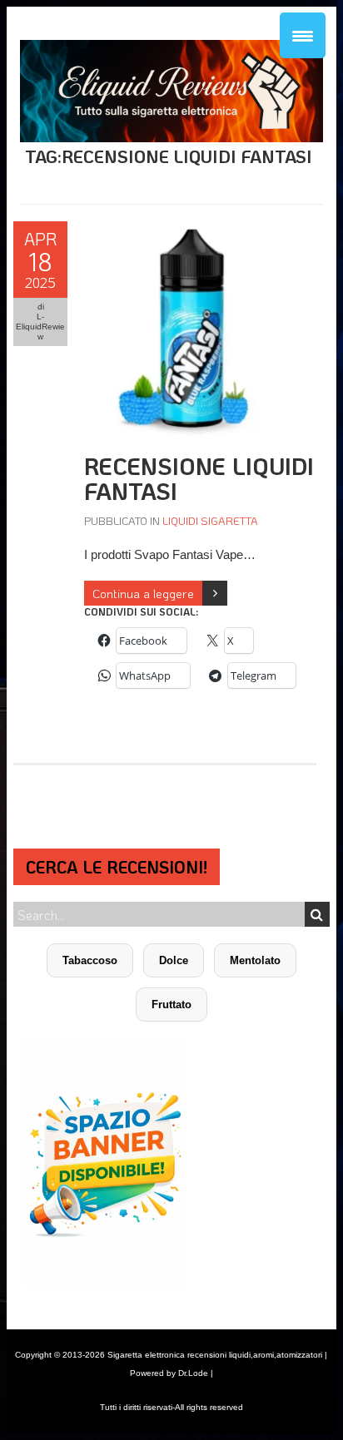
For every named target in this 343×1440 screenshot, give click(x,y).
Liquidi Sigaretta (210, 520)
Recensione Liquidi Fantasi (199, 478)
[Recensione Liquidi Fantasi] (192, 230)
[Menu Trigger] (303, 35)
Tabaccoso (89, 960)
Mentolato (255, 960)
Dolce (173, 960)
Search (317, 914)
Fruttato (171, 1004)
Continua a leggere (143, 593)
